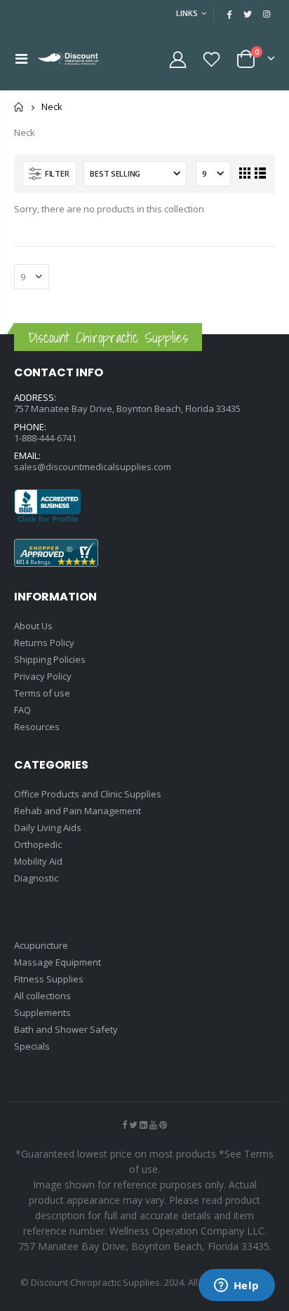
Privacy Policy (43, 676)
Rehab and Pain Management (77, 810)
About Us (33, 625)
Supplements (42, 1012)
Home (19, 107)
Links (187, 13)
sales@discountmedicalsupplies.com (92, 466)
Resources (37, 726)
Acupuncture (41, 945)
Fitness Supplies (48, 979)
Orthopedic (38, 844)
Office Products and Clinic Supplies (87, 794)
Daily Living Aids (47, 827)
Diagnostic (36, 878)
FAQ (22, 709)
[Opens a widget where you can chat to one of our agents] (236, 1286)
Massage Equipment (57, 962)
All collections (42, 995)
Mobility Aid (38, 861)
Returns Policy (44, 642)
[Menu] (21, 58)
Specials (32, 1046)
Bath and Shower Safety (66, 1029)
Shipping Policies (50, 659)
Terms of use (42, 693)
